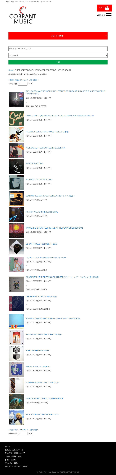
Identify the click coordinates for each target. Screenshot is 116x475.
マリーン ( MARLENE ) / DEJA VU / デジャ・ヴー (46, 258)
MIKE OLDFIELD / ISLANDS (37, 351)
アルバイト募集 (11, 463)
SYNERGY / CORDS (34, 164)
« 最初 (11, 80)
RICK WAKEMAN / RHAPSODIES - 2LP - (42, 415)
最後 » (35, 80)
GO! (30, 84)
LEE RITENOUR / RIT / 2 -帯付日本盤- (41, 296)
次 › (31, 80)
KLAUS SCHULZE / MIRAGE (38, 366)
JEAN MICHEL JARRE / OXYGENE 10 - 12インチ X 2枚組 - (50, 196)
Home (10, 70)
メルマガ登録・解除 (13, 456)
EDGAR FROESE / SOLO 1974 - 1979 (41, 244)
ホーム (8, 446)
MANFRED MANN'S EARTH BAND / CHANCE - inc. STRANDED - (53, 318)
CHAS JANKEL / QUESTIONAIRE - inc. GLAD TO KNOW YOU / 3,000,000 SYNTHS (60, 116)
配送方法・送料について (15, 453)
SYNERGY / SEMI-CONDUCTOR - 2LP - (42, 382)
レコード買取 (10, 460)
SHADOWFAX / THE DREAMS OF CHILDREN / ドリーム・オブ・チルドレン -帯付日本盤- (62, 277)
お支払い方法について (14, 450)
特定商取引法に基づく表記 (16, 466)
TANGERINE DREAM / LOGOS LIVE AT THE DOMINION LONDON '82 (54, 228)
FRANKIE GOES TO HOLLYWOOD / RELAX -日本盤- (47, 132)
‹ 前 (15, 80)
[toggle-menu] (109, 15)
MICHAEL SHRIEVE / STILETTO (39, 180)
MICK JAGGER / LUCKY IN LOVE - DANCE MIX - (46, 148)
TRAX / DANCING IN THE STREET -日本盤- (44, 334)
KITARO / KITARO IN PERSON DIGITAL (42, 212)
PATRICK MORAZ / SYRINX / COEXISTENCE (44, 398)
